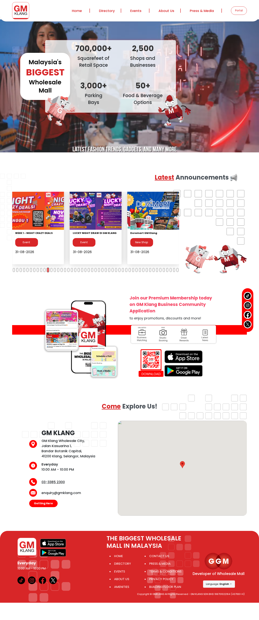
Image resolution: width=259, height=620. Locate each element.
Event (84, 246)
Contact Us (159, 556)
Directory (122, 563)
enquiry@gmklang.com (61, 492)
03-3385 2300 (53, 482)
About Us (121, 579)
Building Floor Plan (165, 587)
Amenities (121, 587)
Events (135, 10)
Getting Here (43, 503)
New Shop (26, 242)
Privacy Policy (161, 579)
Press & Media (202, 10)
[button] (182, 464)
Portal (239, 10)
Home (77, 10)
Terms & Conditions (165, 571)
